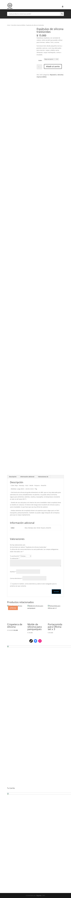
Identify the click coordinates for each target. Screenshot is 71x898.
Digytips (39, 895)
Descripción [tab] (12, 477)
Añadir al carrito (53, 66)
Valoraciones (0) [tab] (43, 477)
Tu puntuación (15, 556)
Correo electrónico (16, 578)
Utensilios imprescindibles (18, 25)
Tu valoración (14, 558)
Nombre (13, 572)
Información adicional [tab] (27, 477)
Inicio (8, 25)
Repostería (53, 75)
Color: (40, 60)
